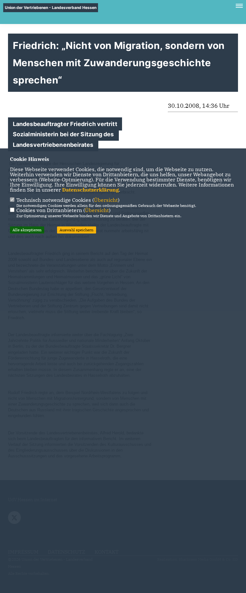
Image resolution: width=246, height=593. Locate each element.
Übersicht (106, 200)
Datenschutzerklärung (90, 189)
